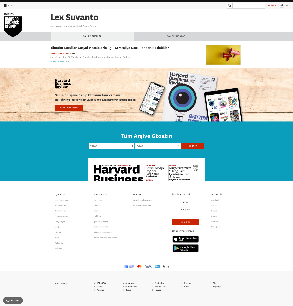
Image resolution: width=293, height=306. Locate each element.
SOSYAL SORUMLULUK (60, 53)
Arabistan (159, 283)
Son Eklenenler (61, 200)
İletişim (97, 205)
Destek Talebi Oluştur (142, 200)
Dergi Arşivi (60, 221)
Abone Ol (185, 222)
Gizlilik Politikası (101, 227)
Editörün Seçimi (61, 216)
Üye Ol (186, 202)
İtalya (186, 286)
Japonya (216, 286)
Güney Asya (131, 286)
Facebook (215, 200)
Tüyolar (58, 237)
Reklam (97, 216)
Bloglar (58, 227)
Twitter (214, 205)
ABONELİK (272, 5)
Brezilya (187, 283)
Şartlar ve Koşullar (102, 221)
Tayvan (157, 289)
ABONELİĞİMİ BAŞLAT (69, 108)
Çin (214, 283)
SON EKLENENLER (92, 36)
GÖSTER (192, 146)
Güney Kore (160, 286)
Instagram (215, 227)
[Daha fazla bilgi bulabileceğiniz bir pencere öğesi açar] (13, 300)
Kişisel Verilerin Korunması (105, 237)
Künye (96, 211)
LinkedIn (215, 211)
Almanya (129, 283)
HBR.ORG (101, 283)
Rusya (128, 289)
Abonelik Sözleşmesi (103, 232)
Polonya (100, 289)
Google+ (215, 216)
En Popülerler (61, 205)
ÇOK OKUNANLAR (176, 36)
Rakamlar (59, 243)
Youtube (214, 221)
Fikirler (58, 232)
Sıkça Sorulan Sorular (142, 205)
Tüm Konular (60, 211)
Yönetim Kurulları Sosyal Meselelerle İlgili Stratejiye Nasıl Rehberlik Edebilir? (109, 48)
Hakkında (98, 200)
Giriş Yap (185, 210)
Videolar (58, 248)
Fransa (99, 286)
